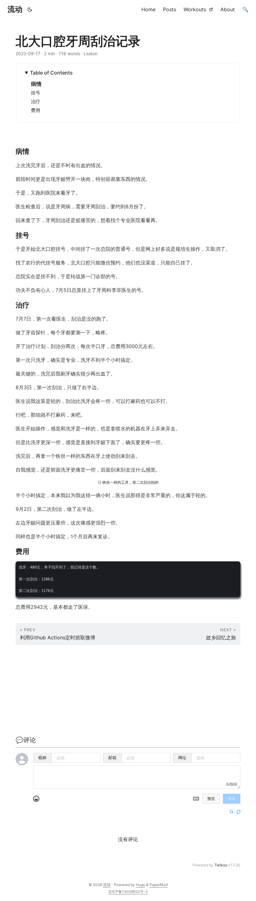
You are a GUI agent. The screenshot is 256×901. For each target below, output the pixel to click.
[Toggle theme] (30, 9)
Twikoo (220, 865)
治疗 (35, 101)
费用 (35, 110)
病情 (36, 84)
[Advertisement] (128, 691)
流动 (14, 9)
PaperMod (159, 884)
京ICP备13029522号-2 (128, 891)
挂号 (35, 93)
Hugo (140, 884)
